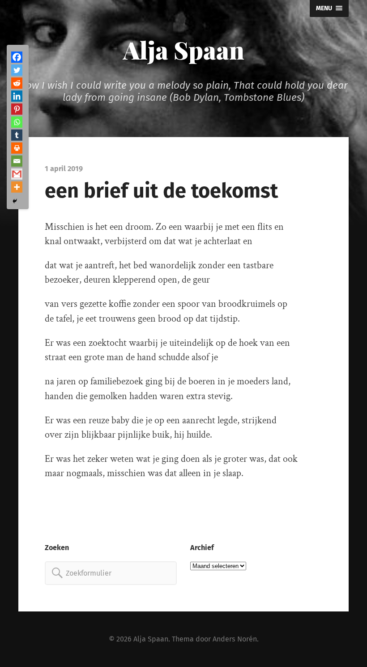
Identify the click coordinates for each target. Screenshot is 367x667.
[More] (16, 187)
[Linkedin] (16, 96)
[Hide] (14, 201)
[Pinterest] (16, 109)
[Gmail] (16, 174)
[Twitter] (16, 70)
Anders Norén (235, 639)
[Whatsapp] (16, 122)
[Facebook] (16, 57)
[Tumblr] (16, 135)
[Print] (16, 148)
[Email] (16, 161)
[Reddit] (16, 83)
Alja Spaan (183, 50)
